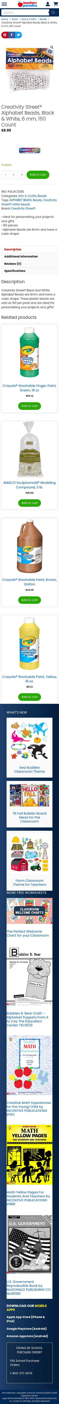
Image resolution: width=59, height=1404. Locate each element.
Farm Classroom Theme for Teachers (29, 882)
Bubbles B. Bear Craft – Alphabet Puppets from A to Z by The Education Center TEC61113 (27, 1019)
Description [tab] (12, 249)
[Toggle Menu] (4, 4)
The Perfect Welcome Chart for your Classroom (28, 933)
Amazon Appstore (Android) (27, 1336)
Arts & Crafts (27, 196)
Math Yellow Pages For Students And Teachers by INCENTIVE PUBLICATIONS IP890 (28, 1198)
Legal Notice (8, 1398)
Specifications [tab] (14, 271)
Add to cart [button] (29, 406)
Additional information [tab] (21, 256)
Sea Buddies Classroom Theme (29, 769)
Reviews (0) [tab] (12, 264)
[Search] (53, 12)
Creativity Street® (23, 208)
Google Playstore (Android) (27, 1329)
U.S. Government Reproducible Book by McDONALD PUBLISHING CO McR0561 (29, 1288)
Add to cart (38, 175)
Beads (42, 196)
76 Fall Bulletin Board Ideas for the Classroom (29, 817)
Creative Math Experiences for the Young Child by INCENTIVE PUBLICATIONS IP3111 (29, 1109)
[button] (52, 47)
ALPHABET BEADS (21, 200)
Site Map (18, 1398)
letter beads (21, 204)
